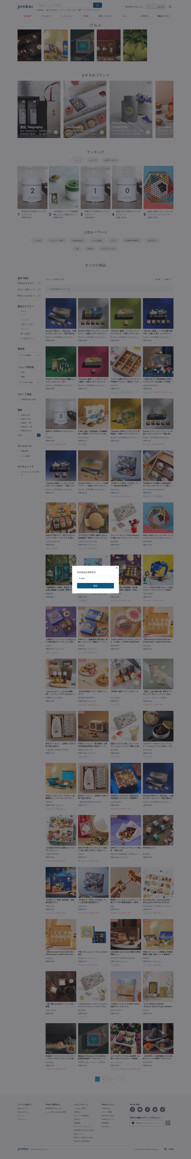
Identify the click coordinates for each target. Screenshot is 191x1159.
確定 (95, 585)
